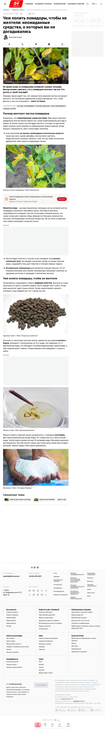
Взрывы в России (45, 626)
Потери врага (43, 629)
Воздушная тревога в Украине (49, 620)
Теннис (41, 667)
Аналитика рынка (12, 662)
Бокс (40, 662)
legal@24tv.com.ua (79, 701)
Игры (88, 596)
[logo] (16, 4)
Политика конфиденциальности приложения (77, 587)
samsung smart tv (95, 710)
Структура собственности (91, 585)
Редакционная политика (58, 580)
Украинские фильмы (46, 641)
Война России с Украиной (49, 609)
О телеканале (58, 584)
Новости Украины (12, 615)
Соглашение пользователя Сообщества (74, 593)
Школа (73, 643)
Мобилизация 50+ (77, 615)
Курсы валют (10, 641)
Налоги (8, 649)
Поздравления (60, 4)
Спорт (41, 659)
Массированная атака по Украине (50, 623)
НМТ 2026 (74, 646)
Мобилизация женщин (79, 618)
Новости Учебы (77, 636)
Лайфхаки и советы (18, 10)
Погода (8, 626)
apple (72, 710)
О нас (55, 573)
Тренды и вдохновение (14, 667)
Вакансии (90, 581)
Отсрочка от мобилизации (80, 623)
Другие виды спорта (45, 673)
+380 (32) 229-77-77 (67, 699)
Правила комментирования (76, 598)
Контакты (90, 578)
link (29, 591)
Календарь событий (76, 4)
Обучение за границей (79, 652)
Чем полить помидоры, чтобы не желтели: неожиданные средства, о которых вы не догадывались (47, 10)
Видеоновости (11, 620)
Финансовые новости (13, 644)
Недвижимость (12, 659)
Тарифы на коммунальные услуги (17, 647)
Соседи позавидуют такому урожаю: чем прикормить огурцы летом (34, 107)
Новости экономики (14, 636)
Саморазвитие (76, 649)
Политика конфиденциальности (77, 574)
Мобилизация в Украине (81, 609)
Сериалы (42, 649)
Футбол (41, 664)
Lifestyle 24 (6, 10)
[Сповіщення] (101, 3)
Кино (41, 636)
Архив (89, 589)
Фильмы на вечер (45, 644)
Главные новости (12, 612)
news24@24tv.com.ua (11, 576)
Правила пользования (61, 594)
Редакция (56, 576)
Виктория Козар (15, 37)
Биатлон (42, 670)
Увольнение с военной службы (81, 612)
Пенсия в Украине (12, 652)
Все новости (11, 609)
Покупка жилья (11, 664)
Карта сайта (91, 592)
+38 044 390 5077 (35, 576)
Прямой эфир (11, 618)
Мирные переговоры (46, 618)
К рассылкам (41, 685)
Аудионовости (11, 623)
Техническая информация (91, 574)
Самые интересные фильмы (48, 638)
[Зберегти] (62, 44)
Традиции (29, 4)
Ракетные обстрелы (45, 612)
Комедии (42, 647)
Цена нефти (10, 638)
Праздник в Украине (43, 4)
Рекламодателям (59, 591)
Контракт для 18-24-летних (80, 620)
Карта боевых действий (47, 615)
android (60, 710)
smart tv (83, 710)
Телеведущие (58, 588)
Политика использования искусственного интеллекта (75, 580)
